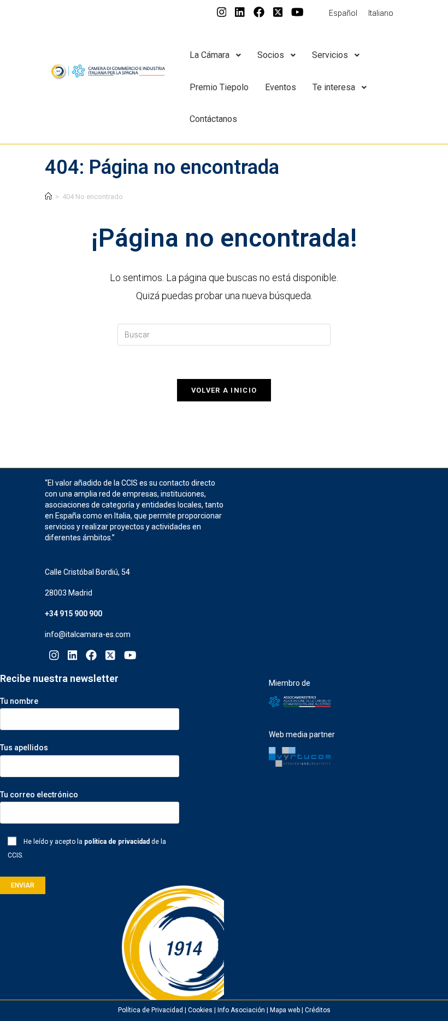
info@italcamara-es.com (88, 634)
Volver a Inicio (224, 390)
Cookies (200, 1010)
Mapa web (285, 1010)
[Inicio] (48, 196)
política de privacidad (117, 841)
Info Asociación (241, 1010)
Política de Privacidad (150, 1010)
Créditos (318, 1010)
